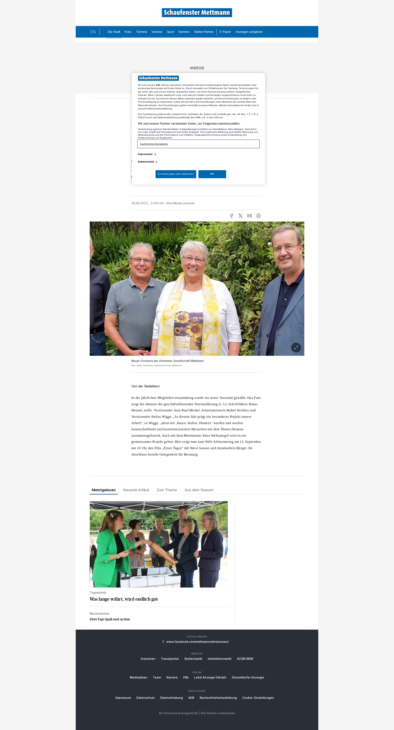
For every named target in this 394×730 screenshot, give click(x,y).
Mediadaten (138, 677)
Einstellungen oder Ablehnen (176, 173)
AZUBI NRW (245, 658)
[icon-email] (249, 216)
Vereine (157, 31)
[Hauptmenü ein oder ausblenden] (93, 32)
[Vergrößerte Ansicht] (197, 289)
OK (212, 173)
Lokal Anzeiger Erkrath (210, 677)
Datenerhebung (171, 697)
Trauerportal (170, 658)
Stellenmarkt (193, 658)
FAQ (186, 677)
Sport (170, 31)
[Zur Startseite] (197, 12)
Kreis (128, 31)
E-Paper (225, 31)
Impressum (123, 697)
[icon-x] (240, 216)
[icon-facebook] (231, 216)
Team (157, 677)
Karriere (184, 31)
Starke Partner (204, 31)
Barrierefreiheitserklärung (218, 697)
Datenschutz (145, 697)
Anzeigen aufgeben (249, 31)
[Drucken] (258, 216)
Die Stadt (114, 31)
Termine (141, 31)
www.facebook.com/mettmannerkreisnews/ (197, 641)
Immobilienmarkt (219, 658)
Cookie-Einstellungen (258, 697)
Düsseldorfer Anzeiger (248, 677)
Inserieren (148, 658)
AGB (191, 697)
